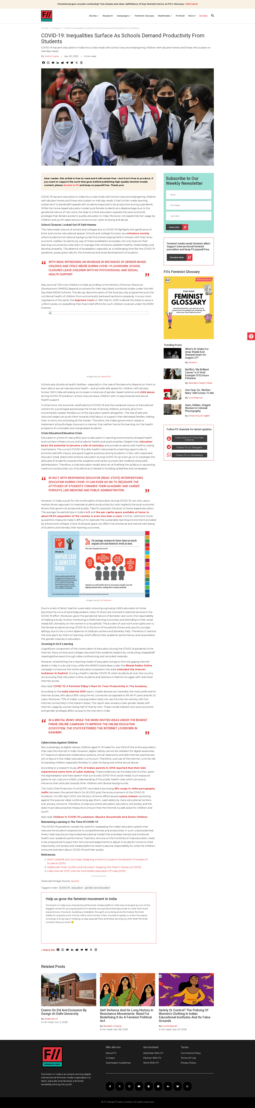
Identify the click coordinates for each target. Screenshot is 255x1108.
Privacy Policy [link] (188, 1062)
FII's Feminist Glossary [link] (182, 272)
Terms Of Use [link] (188, 1057)
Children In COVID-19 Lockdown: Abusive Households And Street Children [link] (100, 817)
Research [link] (108, 15)
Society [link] (45, 28)
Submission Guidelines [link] (118, 1062)
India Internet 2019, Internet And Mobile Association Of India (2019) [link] (86, 871)
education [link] (77, 887)
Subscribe (174, 227)
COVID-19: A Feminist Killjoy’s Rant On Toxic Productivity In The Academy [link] (100, 686)
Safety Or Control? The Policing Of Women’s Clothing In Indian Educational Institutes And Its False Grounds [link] (184, 1015)
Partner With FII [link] (152, 1057)
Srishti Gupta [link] (52, 56)
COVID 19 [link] (64, 887)
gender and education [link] (97, 887)
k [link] (110, 376)
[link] (251, 336)
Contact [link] (110, 1057)
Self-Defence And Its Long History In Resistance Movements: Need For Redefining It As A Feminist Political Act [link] (126, 1015)
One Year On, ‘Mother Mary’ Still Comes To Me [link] (199, 391)
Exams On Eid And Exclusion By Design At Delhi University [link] (64, 1012)
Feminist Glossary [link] (144, 15)
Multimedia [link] (164, 15)
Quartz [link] (75, 881)
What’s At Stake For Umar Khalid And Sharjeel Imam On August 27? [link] (197, 353)
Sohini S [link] (193, 362)
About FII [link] (111, 1053)
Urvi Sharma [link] (195, 397)
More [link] (191, 15)
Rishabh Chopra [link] (112, 1026)
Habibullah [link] (53, 867)
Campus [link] (56, 28)
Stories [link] (93, 15)
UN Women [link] (106, 600)
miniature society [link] (138, 233)
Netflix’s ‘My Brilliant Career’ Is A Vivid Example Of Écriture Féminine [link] (197, 374)
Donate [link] (203, 15)
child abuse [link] (147, 392)
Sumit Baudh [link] (169, 1026)
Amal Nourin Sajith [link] (199, 415)
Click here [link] (191, 4)
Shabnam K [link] (51, 1018)
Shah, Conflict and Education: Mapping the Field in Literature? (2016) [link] (100, 867)
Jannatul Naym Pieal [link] (200, 382)
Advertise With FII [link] (153, 1053)
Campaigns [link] (123, 15)
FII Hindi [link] (180, 15)
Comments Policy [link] (191, 1053)
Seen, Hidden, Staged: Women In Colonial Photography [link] (198, 408)
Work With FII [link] (151, 1062)
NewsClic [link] (105, 376)
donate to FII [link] (71, 185)
